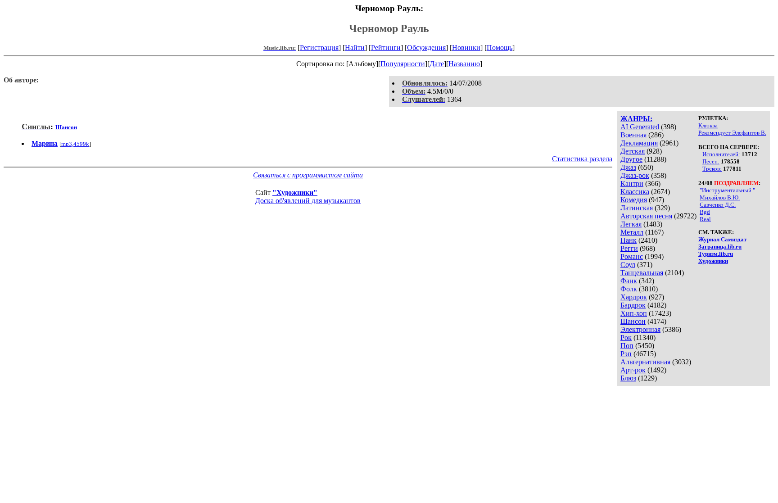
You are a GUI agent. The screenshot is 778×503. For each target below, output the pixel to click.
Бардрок (633, 305)
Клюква (708, 125)
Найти (355, 47)
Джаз (628, 167)
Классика (634, 191)
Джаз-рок (634, 175)
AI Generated (639, 127)
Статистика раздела (582, 159)
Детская (632, 151)
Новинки (466, 47)
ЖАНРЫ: (636, 118)
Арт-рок (633, 370)
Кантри (631, 183)
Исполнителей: (721, 154)
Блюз (628, 378)
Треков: (712, 168)
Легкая (631, 224)
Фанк (628, 281)
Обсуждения (426, 47)
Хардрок (633, 297)
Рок (626, 337)
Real (705, 219)
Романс (631, 256)
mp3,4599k (75, 143)
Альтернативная (645, 362)
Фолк (628, 289)
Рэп (626, 354)
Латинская (636, 208)
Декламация (639, 143)
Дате (437, 64)
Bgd (705, 211)
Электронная (640, 329)
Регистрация (319, 47)
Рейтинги (386, 47)
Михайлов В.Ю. (720, 197)
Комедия (633, 200)
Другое (631, 159)
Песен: (710, 161)
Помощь (499, 47)
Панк (628, 240)
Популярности (402, 64)
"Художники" (294, 192)
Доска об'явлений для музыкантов (308, 200)
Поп (626, 345)
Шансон (633, 321)
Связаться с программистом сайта (308, 175)
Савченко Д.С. (718, 204)
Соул (627, 264)
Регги (629, 248)
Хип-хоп (633, 313)
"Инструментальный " (727, 190)
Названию (464, 64)
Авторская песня (646, 216)
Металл (631, 232)
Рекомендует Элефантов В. (732, 132)
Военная (633, 135)
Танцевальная (641, 272)
